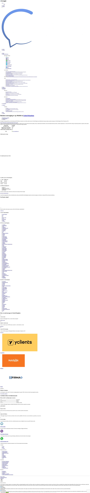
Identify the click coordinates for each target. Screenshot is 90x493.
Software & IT (4, 464)
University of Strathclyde (6, 309)
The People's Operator (5, 265)
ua (4, 4)
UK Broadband (4, 308)
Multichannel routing (14, 73)
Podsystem (3, 253)
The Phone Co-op (5, 266)
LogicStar (3, 299)
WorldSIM (3, 273)
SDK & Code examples (16, 100)
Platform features (4, 451)
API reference (8, 98)
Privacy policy (2, 476)
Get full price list (5, 193)
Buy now (1, 193)
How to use (12, 95)
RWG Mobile (4, 255)
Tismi (3, 307)
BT (2, 232)
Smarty (3, 258)
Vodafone (3, 221)
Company (3, 105)
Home (3, 53)
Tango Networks (4, 262)
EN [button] (2, 3)
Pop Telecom (4, 254)
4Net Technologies (5, 282)
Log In (3, 5)
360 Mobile (4, 281)
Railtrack (3, 301)
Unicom (3, 269)
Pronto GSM (4, 217)
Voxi (3, 272)
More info (1, 326)
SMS (8, 57)
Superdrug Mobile (5, 259)
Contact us (2, 210)
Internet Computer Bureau (6, 296)
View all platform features (10, 75)
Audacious (3, 230)
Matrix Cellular (4, 248)
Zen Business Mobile (5, 275)
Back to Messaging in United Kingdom (6, 122)
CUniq (3, 235)
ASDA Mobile (4, 225)
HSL (3, 291)
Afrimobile (3, 227)
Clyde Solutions (4, 237)
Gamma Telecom (4, 241)
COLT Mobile (4, 287)
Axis (3, 231)
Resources (3, 88)
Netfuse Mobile (4, 250)
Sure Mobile (4, 219)
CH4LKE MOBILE (5, 233)
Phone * (18, 400)
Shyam (3, 302)
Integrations (4, 471)
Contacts (9, 110)
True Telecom (4, 267)
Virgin (3, 310)
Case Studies (4, 103)
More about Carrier (15, 122)
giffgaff (3, 276)
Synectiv (3, 305)
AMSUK (3, 283)
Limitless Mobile (4, 298)
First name (18, 399)
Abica (3, 226)
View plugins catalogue (3, 393)
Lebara (3, 245)
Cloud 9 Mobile (4, 288)
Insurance (3, 466)
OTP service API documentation (16, 99)
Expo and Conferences (5, 461)
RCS (8, 67)
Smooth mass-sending (16, 74)
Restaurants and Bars (5, 462)
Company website (19, 402)
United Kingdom (28, 115)
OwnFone (3, 251)
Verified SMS (9, 66)
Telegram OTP (9, 64)
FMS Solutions (4, 289)
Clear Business (4, 236)
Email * (18, 401)
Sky (2, 303)
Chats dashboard (14, 72)
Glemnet (3, 242)
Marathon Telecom (5, 300)
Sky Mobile (4, 256)
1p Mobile (3, 224)
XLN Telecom (4, 274)
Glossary (13, 94)
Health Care (4, 467)
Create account (2, 320)
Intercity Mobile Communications (7, 244)
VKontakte (4, 456)
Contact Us (2, 478)
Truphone (3, 268)
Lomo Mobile (4, 246)
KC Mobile (4, 297)
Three (3, 220)
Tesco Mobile (4, 264)
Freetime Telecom (5, 240)
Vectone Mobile (4, 271)
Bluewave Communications (6, 285)
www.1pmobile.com (15, 131)
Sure (3, 218)
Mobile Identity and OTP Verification (18, 79)
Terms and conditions (3, 477)
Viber (8, 59)
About (12, 108)
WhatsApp (8, 60)
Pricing (3, 87)
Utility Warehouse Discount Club (7, 270)
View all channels (8, 68)
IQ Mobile (3, 293)
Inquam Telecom (4, 295)
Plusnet (3, 252)
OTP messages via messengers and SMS (17, 86)
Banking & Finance (5, 465)
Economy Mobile (4, 238)
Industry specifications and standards (16, 102)
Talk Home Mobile (5, 260)
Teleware (3, 306)
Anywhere (3, 229)
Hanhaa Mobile (4, 292)
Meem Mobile (4, 249)
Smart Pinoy (4, 257)
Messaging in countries (14, 101)
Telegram (8, 63)
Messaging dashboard (16, 71)
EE (2, 215)
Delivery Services (5, 463)
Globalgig (3, 243)
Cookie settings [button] (3, 492)
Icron (3, 294)
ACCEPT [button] (7, 492)
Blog (3, 112)
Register (3, 6)
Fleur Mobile (4, 239)
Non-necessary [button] (2, 489)
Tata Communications (5, 263)
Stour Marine (4, 304)
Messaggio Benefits (15, 111)
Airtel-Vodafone (4, 214)
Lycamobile (4, 247)
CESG (3, 286)
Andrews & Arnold (5, 228)
